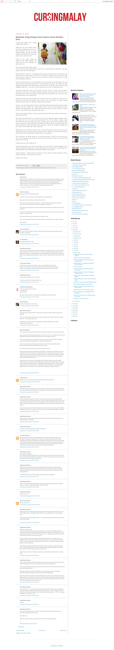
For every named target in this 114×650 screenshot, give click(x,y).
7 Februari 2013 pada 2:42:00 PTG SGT (29, 243)
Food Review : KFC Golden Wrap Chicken (83, 289)
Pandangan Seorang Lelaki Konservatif (46, 167)
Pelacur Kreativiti (77, 266)
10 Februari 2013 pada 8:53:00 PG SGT (29, 487)
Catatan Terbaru (20, 630)
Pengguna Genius (76, 176)
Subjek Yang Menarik (77, 170)
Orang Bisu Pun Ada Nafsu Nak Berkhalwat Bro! (85, 282)
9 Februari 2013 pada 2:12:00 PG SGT (29, 476)
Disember (76, 231)
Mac (75, 250)
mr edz (21, 239)
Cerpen (74, 188)
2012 (73, 303)
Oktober (76, 236)
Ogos (75, 240)
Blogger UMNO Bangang (78, 196)
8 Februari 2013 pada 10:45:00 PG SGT (29, 392)
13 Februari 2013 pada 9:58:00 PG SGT (29, 595)
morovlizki (22, 435)
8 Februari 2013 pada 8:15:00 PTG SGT (29, 447)
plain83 (21, 301)
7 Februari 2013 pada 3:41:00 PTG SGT (29, 270)
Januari (76, 301)
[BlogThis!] (34, 166)
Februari (76, 252)
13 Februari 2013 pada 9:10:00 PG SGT (29, 582)
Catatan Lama (63, 630)
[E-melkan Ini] (32, 166)
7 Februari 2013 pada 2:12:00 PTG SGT (29, 234)
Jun (75, 244)
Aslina (21, 377)
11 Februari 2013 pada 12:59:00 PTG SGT (30, 504)
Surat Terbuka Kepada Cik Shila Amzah (83, 284)
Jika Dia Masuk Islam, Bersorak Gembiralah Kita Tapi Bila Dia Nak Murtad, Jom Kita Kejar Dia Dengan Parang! (88, 126)
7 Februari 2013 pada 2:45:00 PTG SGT (29, 258)
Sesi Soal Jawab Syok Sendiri (79, 214)
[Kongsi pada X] (36, 166)
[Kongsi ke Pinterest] (39, 166)
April (75, 248)
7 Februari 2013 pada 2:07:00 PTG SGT (29, 224)
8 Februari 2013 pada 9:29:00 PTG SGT (29, 460)
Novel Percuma (76, 212)
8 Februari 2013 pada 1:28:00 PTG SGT (29, 411)
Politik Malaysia (76, 166)
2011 (73, 305)
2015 (73, 225)
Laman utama (42, 630)
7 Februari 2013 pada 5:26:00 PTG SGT (29, 325)
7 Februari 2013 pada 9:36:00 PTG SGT (29, 373)
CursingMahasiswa (76, 206)
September (76, 238)
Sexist (73, 174)
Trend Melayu (75, 203)
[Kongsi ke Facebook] (38, 166)
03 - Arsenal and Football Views (79, 185)
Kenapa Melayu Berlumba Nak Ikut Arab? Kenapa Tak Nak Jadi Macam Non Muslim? (87, 95)
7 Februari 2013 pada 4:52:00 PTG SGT (29, 305)
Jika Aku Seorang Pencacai (78, 190)
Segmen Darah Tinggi (77, 197)
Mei (75, 246)
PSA (73, 201)
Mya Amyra (23, 500)
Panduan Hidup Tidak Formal (79, 181)
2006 (73, 316)
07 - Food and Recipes (77, 187)
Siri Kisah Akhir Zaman (77, 194)
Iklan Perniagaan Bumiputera (79, 210)
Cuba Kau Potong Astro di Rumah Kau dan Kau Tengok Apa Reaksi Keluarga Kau (87, 149)
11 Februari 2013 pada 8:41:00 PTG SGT (29, 522)
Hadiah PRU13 (76, 208)
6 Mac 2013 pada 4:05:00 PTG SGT (28, 623)
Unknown (22, 192)
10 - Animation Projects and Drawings (81, 205)
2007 (73, 314)
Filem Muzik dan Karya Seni (79, 172)
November (76, 233)
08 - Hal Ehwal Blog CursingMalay (80, 177)
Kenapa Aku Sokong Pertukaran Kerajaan (29, 167)
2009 (73, 310)
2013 (73, 230)
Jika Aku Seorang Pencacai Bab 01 (81, 257)
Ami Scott (22, 229)
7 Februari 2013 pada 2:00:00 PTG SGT (29, 187)
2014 (73, 228)
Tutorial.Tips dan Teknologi (78, 183)
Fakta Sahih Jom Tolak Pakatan (81, 298)
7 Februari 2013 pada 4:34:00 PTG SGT (29, 297)
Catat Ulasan (21, 626)
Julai (75, 242)
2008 (73, 312)
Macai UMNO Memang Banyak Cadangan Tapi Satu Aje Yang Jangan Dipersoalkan (86, 138)
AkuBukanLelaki (24, 287)
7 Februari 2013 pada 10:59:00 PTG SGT (30, 381)
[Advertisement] (84, 60)
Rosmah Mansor (76, 192)
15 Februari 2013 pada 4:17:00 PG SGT (29, 604)
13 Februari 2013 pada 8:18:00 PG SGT (29, 555)
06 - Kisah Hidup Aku (77, 168)
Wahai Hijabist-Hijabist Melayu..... (87, 115)
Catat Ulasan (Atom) (25, 633)
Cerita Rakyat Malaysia (77, 165)
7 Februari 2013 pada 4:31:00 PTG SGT (29, 282)
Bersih (73, 199)
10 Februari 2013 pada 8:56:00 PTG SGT (30, 496)
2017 (73, 221)
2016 (73, 223)
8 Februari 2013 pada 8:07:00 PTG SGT (29, 421)
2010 (73, 308)
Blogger (61, 645)
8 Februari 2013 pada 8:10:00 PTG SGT (29, 430)
